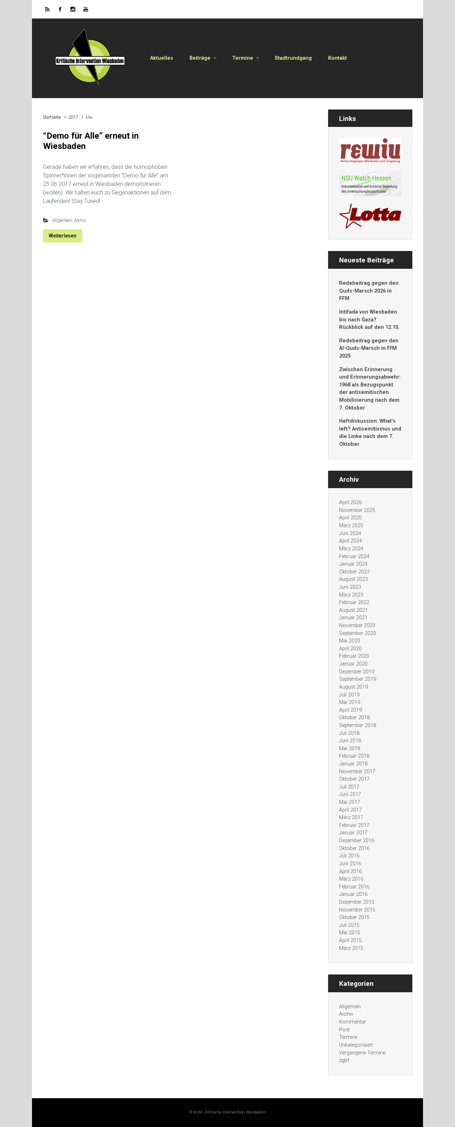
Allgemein (62, 220)
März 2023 (351, 595)
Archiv (80, 220)
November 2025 (357, 510)
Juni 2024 (350, 533)
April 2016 (350, 872)
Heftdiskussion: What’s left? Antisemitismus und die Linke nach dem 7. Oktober (370, 432)
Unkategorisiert (356, 1045)
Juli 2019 (349, 695)
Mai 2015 (349, 933)
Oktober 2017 (354, 779)
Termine (348, 1037)
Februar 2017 (354, 825)
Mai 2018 (349, 749)
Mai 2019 (349, 702)
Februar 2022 (354, 602)
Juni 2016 (350, 864)
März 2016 (351, 879)
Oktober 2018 (354, 718)
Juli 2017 (349, 787)
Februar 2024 (354, 557)
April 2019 (350, 710)
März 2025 (351, 526)
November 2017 (357, 772)
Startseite (52, 117)
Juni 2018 (350, 741)
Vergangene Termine (362, 1053)
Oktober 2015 (354, 917)
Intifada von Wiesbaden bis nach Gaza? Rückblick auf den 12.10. (369, 319)
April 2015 (350, 941)
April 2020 (350, 649)
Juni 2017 (350, 794)
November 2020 (357, 626)
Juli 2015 (349, 925)
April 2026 (350, 503)
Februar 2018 (354, 756)
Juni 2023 (350, 587)
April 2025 (350, 518)
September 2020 (357, 633)
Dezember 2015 (356, 902)
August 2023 (353, 579)
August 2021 (353, 610)
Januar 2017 (353, 833)
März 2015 (351, 948)
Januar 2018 (353, 764)
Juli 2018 (349, 733)
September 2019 (357, 679)
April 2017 (350, 810)
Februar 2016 (354, 887)
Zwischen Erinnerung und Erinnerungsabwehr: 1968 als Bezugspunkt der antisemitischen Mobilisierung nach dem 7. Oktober (370, 389)
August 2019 (353, 687)
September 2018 (357, 725)
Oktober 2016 (354, 848)
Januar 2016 (353, 894)
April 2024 (350, 541)
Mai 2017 (349, 802)
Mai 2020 (349, 641)
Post (344, 1030)
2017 (73, 117)
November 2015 (357, 910)
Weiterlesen (62, 236)
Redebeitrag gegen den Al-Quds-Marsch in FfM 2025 (368, 348)
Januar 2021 (353, 618)
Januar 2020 (353, 664)
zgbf (344, 1060)
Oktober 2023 (354, 572)
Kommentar (352, 1022)
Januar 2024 (353, 564)
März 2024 (351, 549)
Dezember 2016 (356, 841)
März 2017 (351, 817)
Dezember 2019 (356, 672)
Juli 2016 (349, 856)
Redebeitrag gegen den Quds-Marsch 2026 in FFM (368, 290)
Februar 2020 (354, 656)
